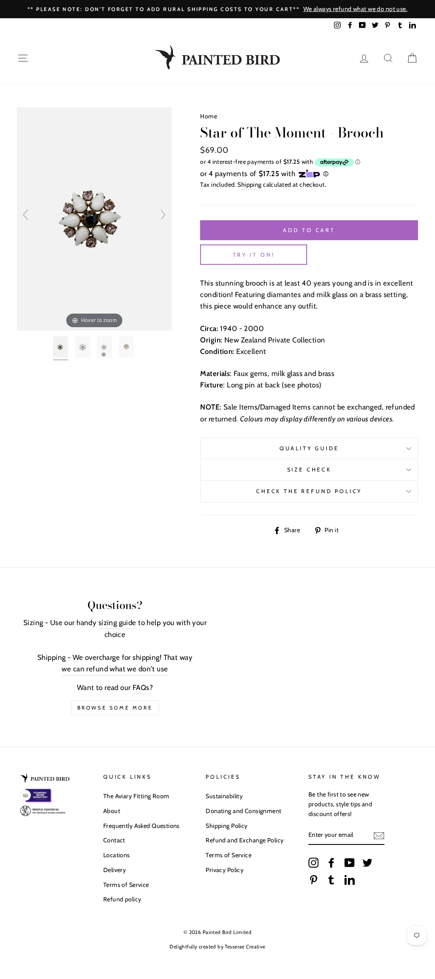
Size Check (309, 469)
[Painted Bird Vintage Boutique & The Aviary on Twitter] (367, 863)
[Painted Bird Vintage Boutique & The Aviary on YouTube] (350, 863)
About (111, 811)
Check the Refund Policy (309, 491)
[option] (217, 9)
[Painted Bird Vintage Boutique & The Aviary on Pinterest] (313, 879)
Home (208, 116)
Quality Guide (309, 448)
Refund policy (122, 899)
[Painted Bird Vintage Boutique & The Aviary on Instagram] (313, 863)
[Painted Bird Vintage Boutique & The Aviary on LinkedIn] (350, 879)
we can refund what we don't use (115, 669)
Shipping (249, 184)
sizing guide (117, 622)
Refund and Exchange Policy (244, 840)
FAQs (141, 687)
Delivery (114, 870)
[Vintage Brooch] (61, 348)
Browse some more (115, 707)
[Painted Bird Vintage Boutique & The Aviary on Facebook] (331, 863)
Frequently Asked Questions (141, 826)
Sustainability (224, 796)
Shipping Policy (226, 826)
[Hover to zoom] (94, 218)
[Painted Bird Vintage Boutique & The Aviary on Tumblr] (331, 879)
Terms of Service (126, 885)
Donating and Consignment (243, 811)
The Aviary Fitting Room (136, 796)
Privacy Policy (224, 870)
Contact (114, 840)
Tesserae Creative (245, 946)
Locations (116, 855)
